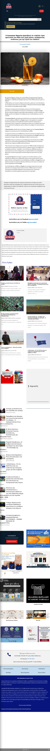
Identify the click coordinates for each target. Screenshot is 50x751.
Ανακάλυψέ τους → (10, 26)
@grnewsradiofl (31, 222)
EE (0, 512)
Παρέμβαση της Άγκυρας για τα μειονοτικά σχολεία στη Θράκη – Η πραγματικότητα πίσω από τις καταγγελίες (38, 284)
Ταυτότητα (8, 672)
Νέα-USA (12, 91)
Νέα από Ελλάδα (12, 350)
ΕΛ (39, 6)
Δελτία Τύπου (3, 499)
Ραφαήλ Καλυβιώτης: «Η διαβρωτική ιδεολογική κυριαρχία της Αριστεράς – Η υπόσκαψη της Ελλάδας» (37, 317)
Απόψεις (2, 484)
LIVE (42, 11)
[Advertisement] (25, 721)
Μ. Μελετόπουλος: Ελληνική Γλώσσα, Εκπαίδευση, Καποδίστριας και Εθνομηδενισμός (9, 315)
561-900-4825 (30, 658)
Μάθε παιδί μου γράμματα (14, 318)
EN (42, 6)
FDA (19, 98)
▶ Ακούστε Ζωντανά (12, 541)
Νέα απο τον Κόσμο (4, 525)
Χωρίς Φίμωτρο (38, 287)
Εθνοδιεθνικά (38, 354)
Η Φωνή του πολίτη (12, 286)
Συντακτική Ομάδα (25, 44)
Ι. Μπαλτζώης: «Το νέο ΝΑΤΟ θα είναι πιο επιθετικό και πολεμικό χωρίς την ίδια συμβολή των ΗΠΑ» (37, 351)
